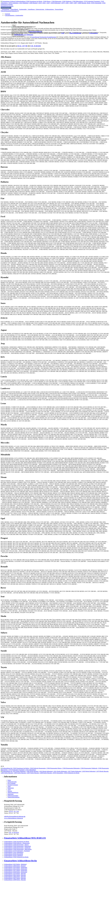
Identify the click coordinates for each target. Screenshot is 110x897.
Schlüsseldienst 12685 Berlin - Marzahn (15, 876)
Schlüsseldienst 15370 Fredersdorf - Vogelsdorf (17, 851)
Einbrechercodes (12, 781)
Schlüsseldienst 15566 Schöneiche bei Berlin (16, 857)
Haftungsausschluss (13, 795)
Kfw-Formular (11, 783)
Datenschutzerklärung (13, 797)
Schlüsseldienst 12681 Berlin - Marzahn (15, 875)
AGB (9, 789)
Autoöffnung (31, 9)
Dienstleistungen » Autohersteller (14, 15)
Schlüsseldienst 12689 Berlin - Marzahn (15, 879)
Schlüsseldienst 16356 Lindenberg (13, 855)
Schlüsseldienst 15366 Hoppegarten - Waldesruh (17, 847)
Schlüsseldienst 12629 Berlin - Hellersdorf (15, 872)
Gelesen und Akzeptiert (18, 36)
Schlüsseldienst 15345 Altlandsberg (13, 852)
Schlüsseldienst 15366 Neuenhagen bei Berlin (16, 841)
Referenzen (11, 788)
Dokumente (7, 11)
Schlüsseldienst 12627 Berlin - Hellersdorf (15, 870)
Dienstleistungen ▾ (6, 7)
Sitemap (10, 791)
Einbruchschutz (39, 9)
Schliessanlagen (49, 9)
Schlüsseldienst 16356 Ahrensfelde (13, 854)
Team (9, 786)
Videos (2, 11)
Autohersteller (22, 9)
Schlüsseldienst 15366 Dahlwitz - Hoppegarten (17, 843)
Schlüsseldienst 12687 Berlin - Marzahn (15, 878)
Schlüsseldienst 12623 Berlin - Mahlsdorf (15, 864)
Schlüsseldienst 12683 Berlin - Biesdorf (15, 866)
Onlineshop (14, 11)
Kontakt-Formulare (13, 785)
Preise (9, 780)
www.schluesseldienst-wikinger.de (13, 818)
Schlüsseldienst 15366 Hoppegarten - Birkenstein (17, 846)
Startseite (3, 6)
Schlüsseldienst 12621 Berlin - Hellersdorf (15, 869)
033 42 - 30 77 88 (22, 46)
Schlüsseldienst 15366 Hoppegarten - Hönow (16, 844)
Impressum (10, 794)
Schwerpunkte (9, 6)
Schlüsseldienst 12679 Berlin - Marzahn (15, 873)
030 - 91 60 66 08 (14, 832)
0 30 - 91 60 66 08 (36, 46)
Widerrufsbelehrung (13, 792)
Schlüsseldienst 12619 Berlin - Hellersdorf (15, 867)
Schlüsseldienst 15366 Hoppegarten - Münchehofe (18, 849)
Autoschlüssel (13, 9)
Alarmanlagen (5, 9)
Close (14, 25)
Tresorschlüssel (58, 9)
